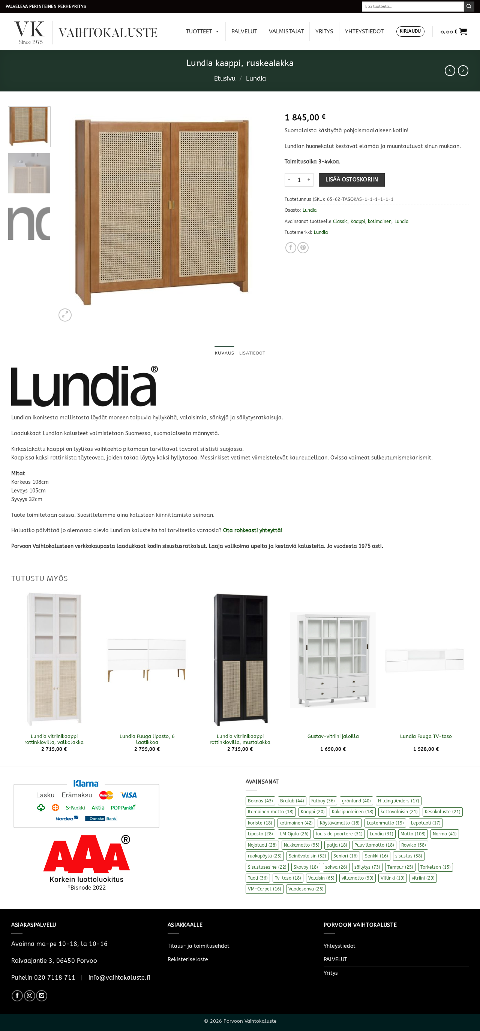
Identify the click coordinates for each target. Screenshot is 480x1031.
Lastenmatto (385, 823)
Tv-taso (288, 878)
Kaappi (358, 221)
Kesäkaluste (442, 811)
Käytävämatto (340, 823)
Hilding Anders (398, 801)
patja (337, 845)
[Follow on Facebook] (17, 995)
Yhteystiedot (364, 31)
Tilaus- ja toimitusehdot (199, 946)
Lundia (256, 78)
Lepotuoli (426, 823)
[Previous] (69, 214)
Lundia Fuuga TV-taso (426, 736)
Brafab (292, 801)
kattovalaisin (399, 811)
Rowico (413, 845)
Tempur (400, 867)
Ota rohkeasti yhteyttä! (252, 530)
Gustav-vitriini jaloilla (333, 736)
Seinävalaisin (307, 856)
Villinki (393, 878)
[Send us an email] (41, 995)
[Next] (260, 214)
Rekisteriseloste (188, 959)
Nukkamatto (302, 845)
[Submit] (469, 6)
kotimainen (380, 221)
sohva (336, 867)
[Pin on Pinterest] (303, 247)
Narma (445, 833)
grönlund (356, 801)
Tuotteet (199, 31)
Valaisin (321, 878)
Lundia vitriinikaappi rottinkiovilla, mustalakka (240, 739)
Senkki (376, 856)
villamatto (358, 878)
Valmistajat (286, 31)
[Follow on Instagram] (29, 995)
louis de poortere (339, 833)
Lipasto (260, 833)
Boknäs (260, 801)
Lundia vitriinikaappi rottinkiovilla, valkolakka (54, 739)
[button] (410, 31)
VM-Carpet (264, 889)
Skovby (306, 867)
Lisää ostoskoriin (352, 180)
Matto (413, 833)
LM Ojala (294, 833)
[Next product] (450, 70)
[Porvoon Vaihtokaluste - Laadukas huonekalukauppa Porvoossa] (91, 31)
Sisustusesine (267, 867)
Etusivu (225, 78)
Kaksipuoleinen (353, 811)
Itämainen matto (271, 811)
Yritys (324, 31)
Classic (340, 221)
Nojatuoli (262, 845)
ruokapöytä (265, 856)
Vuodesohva (306, 889)
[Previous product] (463, 70)
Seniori (345, 856)
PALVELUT (244, 31)
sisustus (408, 856)
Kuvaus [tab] (224, 353)
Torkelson (435, 867)
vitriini (423, 878)
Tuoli (258, 878)
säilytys (367, 867)
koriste (260, 823)
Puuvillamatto (374, 845)
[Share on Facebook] (291, 247)
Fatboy (323, 801)
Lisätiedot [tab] (252, 353)
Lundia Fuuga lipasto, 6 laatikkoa (147, 739)
